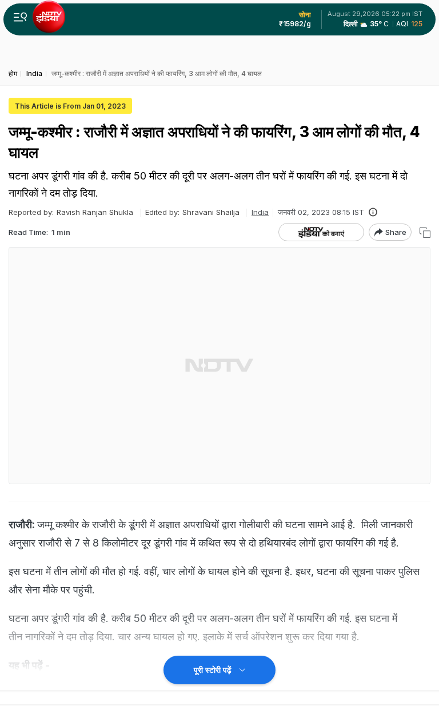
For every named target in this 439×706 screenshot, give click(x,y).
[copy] (425, 232)
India (260, 212)
